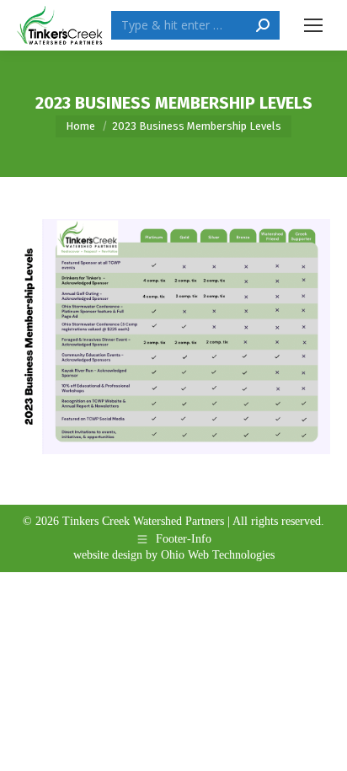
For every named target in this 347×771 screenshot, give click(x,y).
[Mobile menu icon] (313, 25)
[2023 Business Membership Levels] (173, 336)
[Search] (263, 25)
